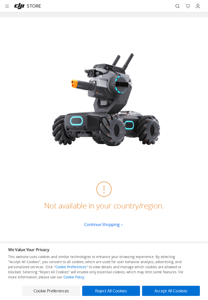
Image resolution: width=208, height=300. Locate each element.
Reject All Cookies (111, 291)
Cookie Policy (73, 277)
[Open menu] (7, 6)
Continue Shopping (102, 224)
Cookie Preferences (70, 266)
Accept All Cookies (170, 291)
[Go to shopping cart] (188, 6)
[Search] (177, 6)
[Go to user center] (198, 6)
